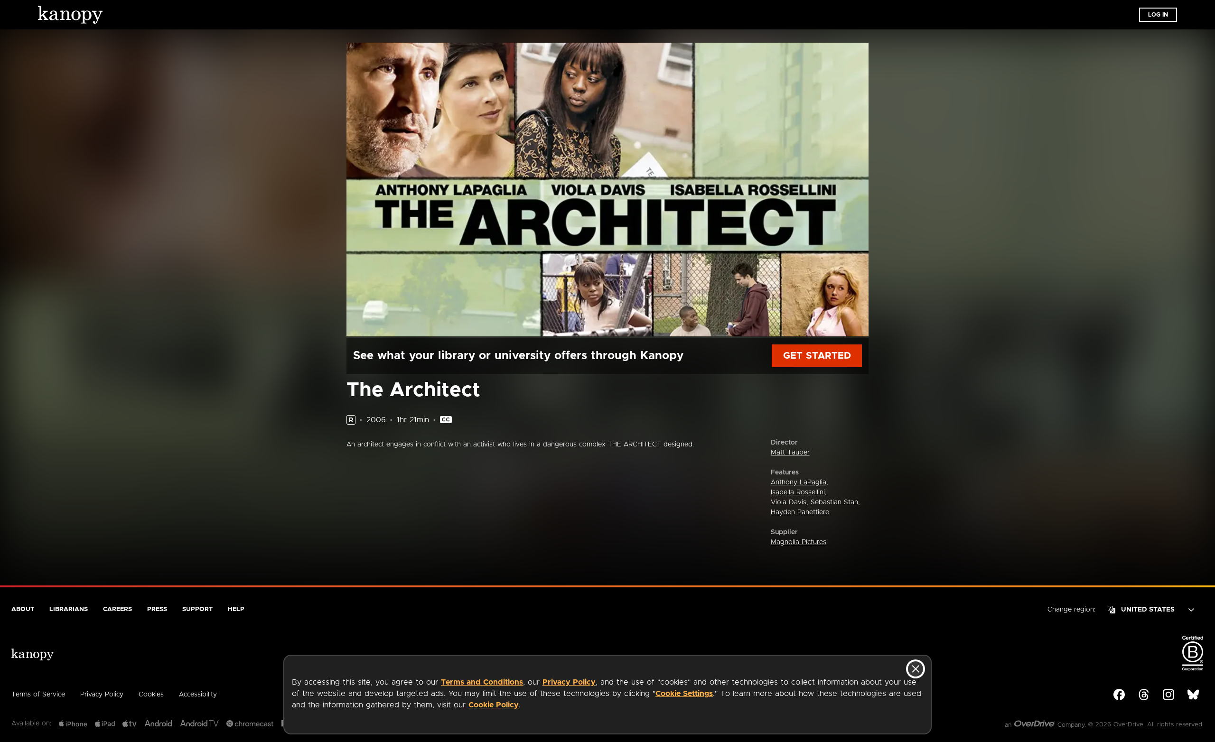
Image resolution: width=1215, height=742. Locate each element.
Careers (117, 609)
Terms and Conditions (482, 682)
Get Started (817, 356)
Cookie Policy (493, 705)
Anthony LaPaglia (798, 482)
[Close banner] (915, 669)
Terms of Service (38, 694)
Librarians (68, 609)
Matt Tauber (790, 452)
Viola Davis (788, 502)
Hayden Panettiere (800, 512)
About (22, 609)
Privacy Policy (569, 682)
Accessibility (198, 694)
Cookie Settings (684, 693)
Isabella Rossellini (798, 492)
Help (236, 609)
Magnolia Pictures (798, 542)
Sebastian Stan (834, 502)
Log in (1158, 15)
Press (157, 609)
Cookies (151, 694)
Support (197, 609)
